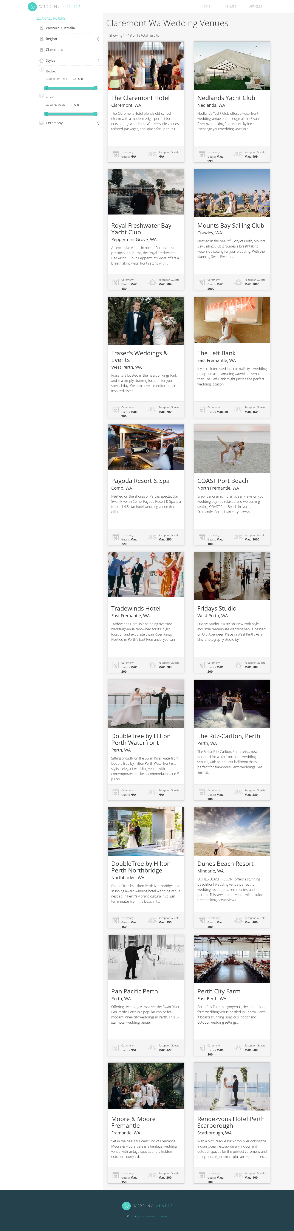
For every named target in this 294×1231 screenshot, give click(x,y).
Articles (255, 6)
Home (205, 6)
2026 (131, 1216)
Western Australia (60, 28)
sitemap (162, 1216)
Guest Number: (55, 104)
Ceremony (54, 123)
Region (51, 38)
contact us (146, 1216)
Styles (50, 60)
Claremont (54, 49)
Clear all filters (50, 18)
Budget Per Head (56, 79)
